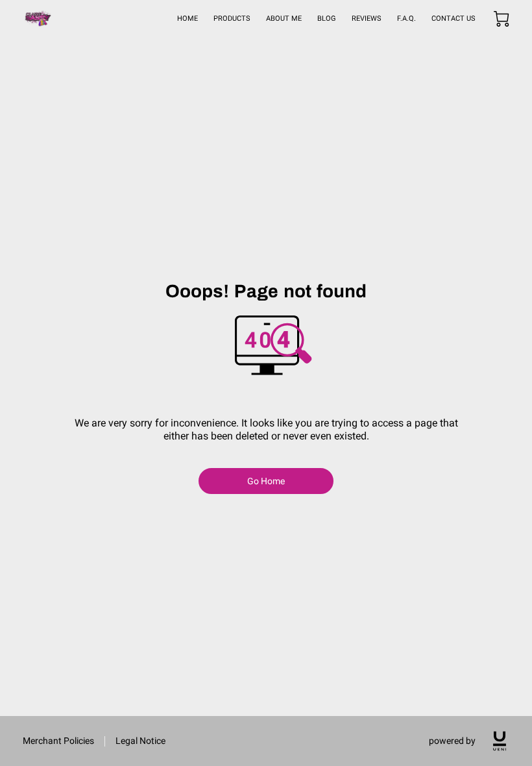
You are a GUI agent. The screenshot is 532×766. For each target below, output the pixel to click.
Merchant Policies (58, 740)
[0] (501, 19)
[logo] (499, 741)
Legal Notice (140, 740)
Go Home (266, 481)
